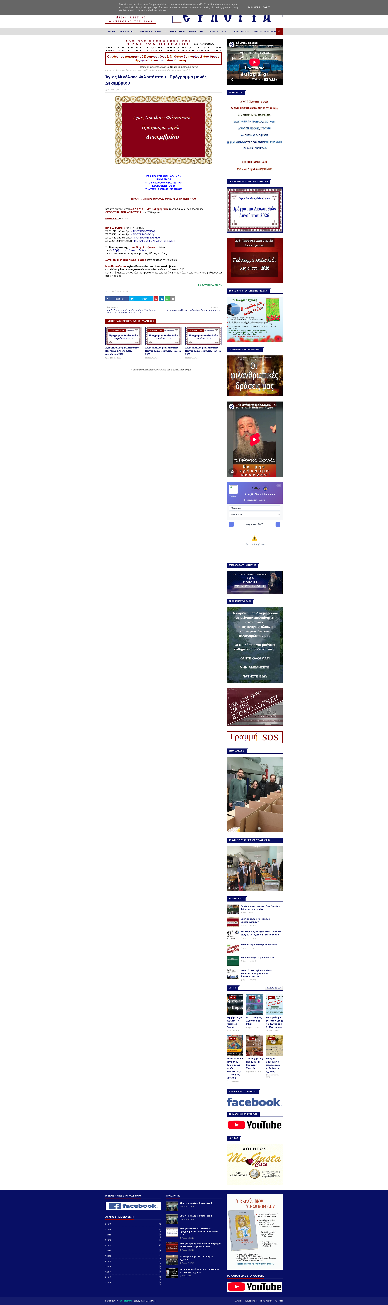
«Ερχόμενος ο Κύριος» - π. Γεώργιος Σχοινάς (234, 1022)
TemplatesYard (125, 1301)
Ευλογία (110, 89)
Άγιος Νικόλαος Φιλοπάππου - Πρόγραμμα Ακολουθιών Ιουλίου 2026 (163, 350)
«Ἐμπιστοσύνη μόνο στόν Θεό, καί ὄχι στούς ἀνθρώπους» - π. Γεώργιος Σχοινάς (235, 1068)
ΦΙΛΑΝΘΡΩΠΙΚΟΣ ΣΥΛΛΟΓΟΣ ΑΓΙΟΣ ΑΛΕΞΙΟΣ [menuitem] (141, 31)
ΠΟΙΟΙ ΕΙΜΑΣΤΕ (251, 1301)
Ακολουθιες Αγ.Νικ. (127, 70)
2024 (134, 1234)
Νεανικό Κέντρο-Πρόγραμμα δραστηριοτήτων (255, 920)
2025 (134, 1229)
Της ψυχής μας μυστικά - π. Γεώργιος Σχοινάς (254, 1063)
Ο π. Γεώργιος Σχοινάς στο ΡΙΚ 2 (254, 1020)
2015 (134, 1282)
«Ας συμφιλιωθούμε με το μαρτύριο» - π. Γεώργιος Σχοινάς (200, 1271)
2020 (134, 1256)
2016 (134, 1277)
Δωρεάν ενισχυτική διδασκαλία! (257, 957)
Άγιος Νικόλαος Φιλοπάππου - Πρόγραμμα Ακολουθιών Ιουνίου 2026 (203, 350)
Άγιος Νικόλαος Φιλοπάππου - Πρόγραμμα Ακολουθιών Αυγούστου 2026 (122, 350)
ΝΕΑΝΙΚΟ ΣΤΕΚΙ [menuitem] (196, 31)
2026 (134, 1224)
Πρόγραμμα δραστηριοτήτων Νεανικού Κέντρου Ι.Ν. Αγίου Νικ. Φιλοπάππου (261, 933)
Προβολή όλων (273, 988)
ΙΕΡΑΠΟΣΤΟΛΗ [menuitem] (177, 31)
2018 (134, 1266)
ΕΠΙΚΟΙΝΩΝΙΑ (266, 1301)
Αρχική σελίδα (111, 70)
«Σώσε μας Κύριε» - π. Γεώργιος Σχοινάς (196, 1258)
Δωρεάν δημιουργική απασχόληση (259, 944)
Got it (266, 7)
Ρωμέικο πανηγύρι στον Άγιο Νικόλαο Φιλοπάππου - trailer (260, 907)
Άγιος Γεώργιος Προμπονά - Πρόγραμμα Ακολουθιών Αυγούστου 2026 (200, 1245)
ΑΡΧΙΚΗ (238, 1301)
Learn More (253, 7)
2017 (134, 1271)
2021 (134, 1250)
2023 (134, 1240)
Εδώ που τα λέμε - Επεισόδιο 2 (196, 1203)
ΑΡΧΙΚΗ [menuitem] (111, 31)
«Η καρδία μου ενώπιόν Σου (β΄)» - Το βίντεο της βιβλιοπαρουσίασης (277, 1022)
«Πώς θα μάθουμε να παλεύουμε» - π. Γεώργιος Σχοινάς (273, 1065)
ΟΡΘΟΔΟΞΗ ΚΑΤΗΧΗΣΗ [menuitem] (266, 31)
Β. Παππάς (150, 1301)
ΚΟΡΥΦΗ (279, 1301)
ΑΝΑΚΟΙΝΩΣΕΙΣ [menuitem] (241, 31)
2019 (134, 1261)
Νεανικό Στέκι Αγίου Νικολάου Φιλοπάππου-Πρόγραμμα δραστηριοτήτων (256, 973)
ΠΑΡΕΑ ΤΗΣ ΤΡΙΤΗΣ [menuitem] (218, 31)
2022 (134, 1245)
